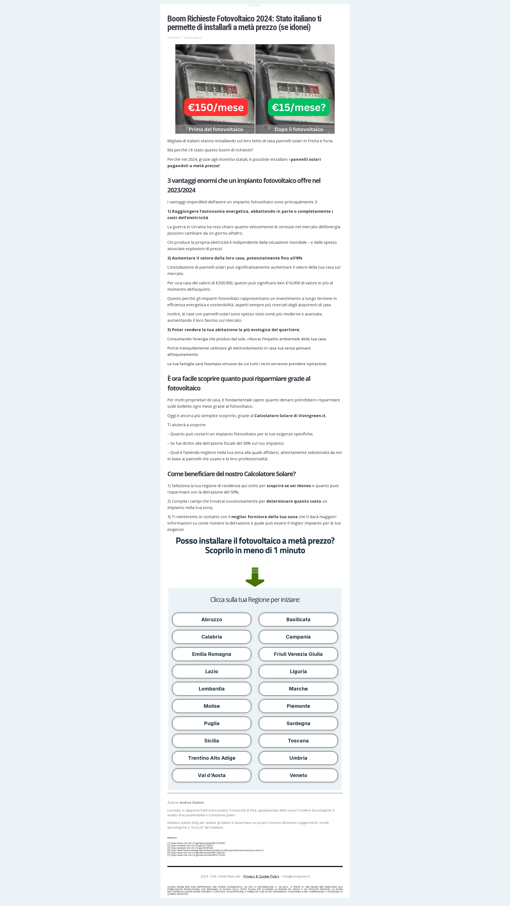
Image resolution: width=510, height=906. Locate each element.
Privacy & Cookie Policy (261, 876)
